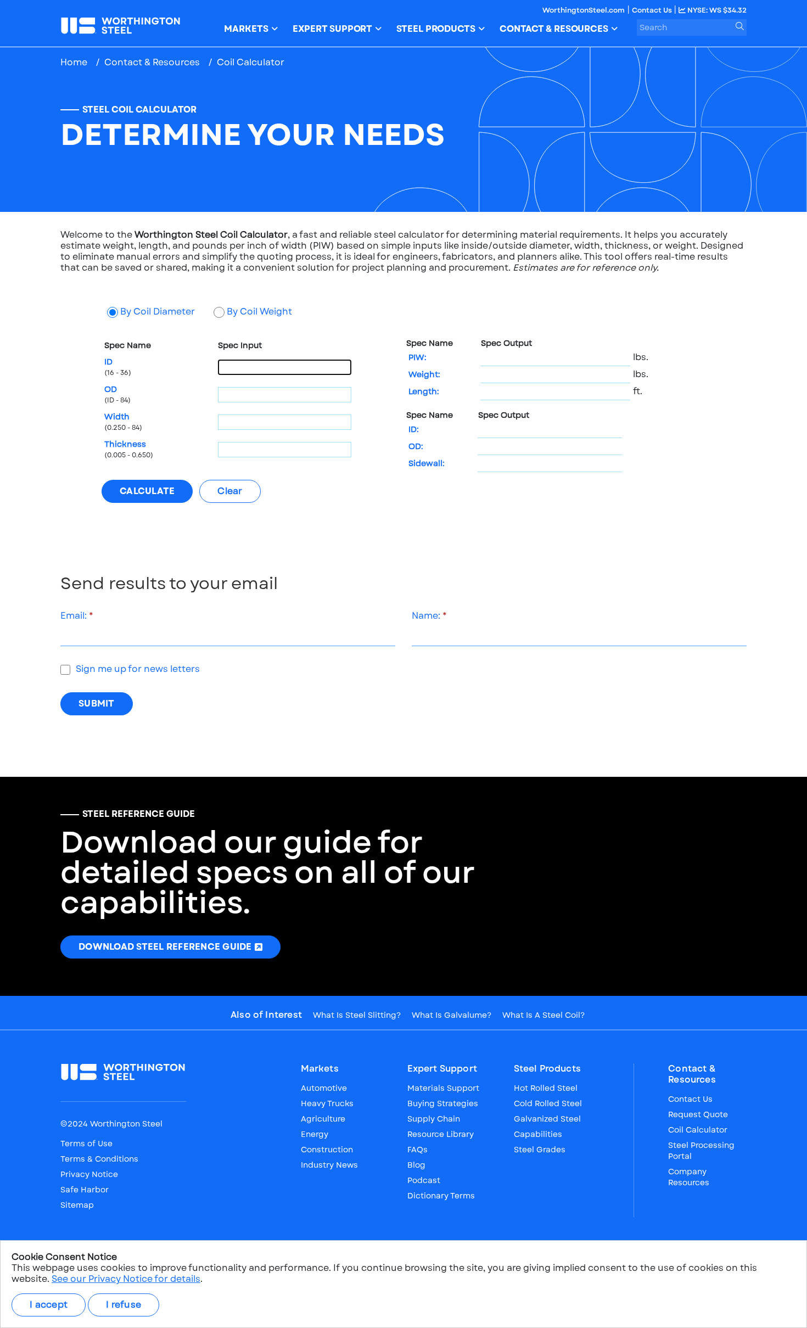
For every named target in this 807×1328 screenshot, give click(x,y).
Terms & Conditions (99, 1158)
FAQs (417, 1149)
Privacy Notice (89, 1174)
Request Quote (698, 1114)
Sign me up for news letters (138, 669)
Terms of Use (86, 1143)
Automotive (324, 1088)
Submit (97, 703)
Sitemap (77, 1205)
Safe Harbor (84, 1189)
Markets (320, 1068)
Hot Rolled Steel (546, 1088)
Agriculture (323, 1118)
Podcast (423, 1180)
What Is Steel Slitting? (357, 1015)
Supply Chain (433, 1118)
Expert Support (442, 1068)
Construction (327, 1149)
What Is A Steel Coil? (543, 1015)
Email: (73, 615)
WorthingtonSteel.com (583, 10)
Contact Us (653, 10)
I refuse (123, 1304)
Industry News (329, 1164)
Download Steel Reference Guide (165, 946)
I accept (49, 1304)
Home (73, 62)
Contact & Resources (152, 62)
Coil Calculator (697, 1129)
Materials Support (443, 1088)
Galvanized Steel (547, 1118)
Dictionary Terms (441, 1195)
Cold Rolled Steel (548, 1103)
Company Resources (688, 1177)
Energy (314, 1134)
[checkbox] (65, 670)
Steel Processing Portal (701, 1151)
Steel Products (547, 1068)
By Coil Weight (259, 311)
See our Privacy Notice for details (126, 1279)
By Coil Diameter (157, 311)
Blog (416, 1164)
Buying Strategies (442, 1103)
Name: (426, 615)
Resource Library (440, 1134)
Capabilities (538, 1134)
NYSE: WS (716, 10)
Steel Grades (539, 1149)
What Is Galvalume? (451, 1015)
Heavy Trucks (327, 1103)
